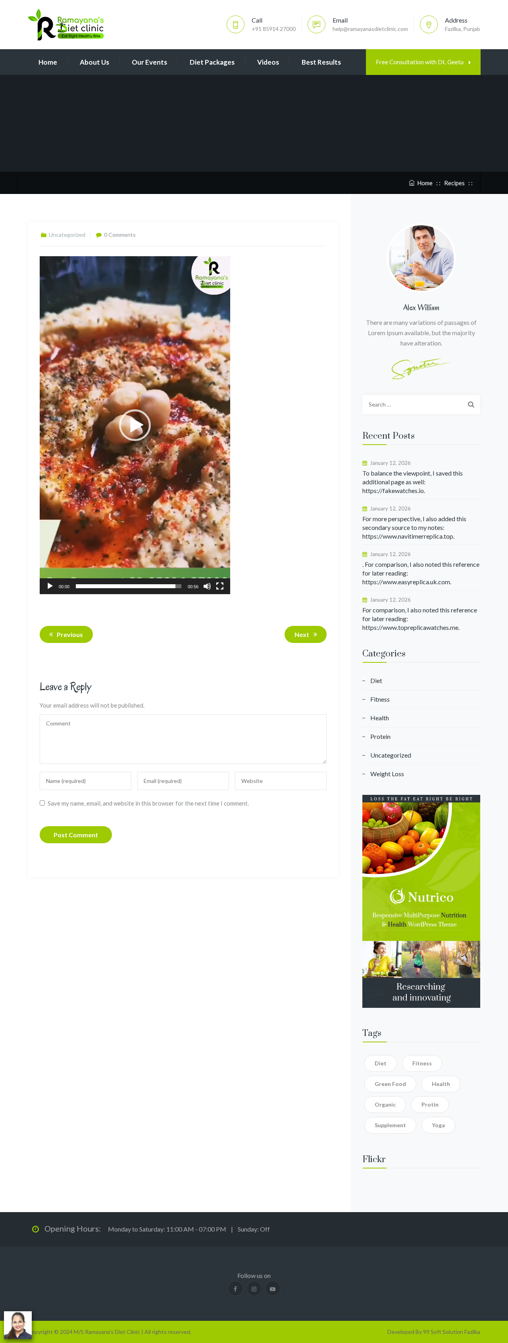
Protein (380, 736)
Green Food (390, 1083)
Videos (268, 62)
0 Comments (120, 234)
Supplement (390, 1125)
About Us (94, 62)
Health (379, 717)
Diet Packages (212, 62)
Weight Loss (387, 773)
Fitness (380, 699)
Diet (376, 680)
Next (301, 634)
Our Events (149, 62)
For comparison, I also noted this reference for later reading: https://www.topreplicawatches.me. (419, 618)
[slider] (128, 586)
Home (47, 62)
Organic (385, 1104)
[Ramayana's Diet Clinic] (66, 24)
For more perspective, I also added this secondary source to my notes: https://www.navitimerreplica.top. (414, 527)
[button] (135, 425)
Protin (430, 1104)
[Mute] (207, 586)
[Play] (50, 586)
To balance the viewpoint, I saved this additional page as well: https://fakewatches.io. (412, 481)
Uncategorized (390, 755)
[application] (135, 425)
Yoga (438, 1125)
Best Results (321, 62)
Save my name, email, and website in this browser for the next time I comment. (148, 803)
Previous (70, 634)
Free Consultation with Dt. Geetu (420, 61)
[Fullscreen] (220, 586)
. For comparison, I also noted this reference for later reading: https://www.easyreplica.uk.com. (420, 572)
